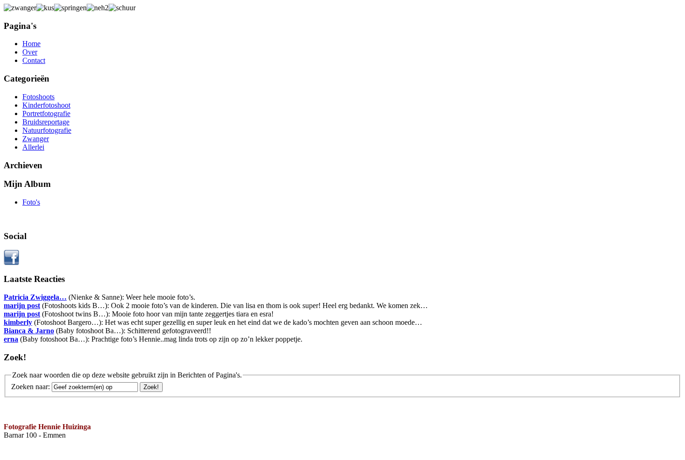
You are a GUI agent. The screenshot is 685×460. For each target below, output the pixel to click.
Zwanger (35, 139)
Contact (33, 60)
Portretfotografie (46, 113)
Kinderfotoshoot (46, 105)
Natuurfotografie (46, 130)
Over (29, 52)
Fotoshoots (38, 97)
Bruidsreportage (45, 122)
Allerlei (33, 147)
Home (31, 44)
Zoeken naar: (30, 387)
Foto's (31, 202)
